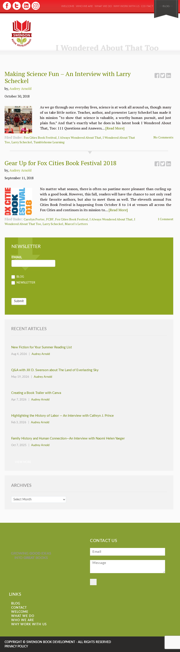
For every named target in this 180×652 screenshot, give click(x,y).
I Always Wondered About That (79, 137)
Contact (147, 6)
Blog (166, 6)
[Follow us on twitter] (16, 9)
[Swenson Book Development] (21, 33)
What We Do (103, 6)
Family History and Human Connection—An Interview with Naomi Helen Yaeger (68, 438)
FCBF (50, 219)
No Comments (163, 137)
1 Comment (165, 219)
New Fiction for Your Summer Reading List (41, 347)
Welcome (67, 6)
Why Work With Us (126, 6)
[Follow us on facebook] (7, 9)
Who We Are (84, 6)
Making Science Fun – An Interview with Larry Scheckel (68, 77)
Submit (19, 301)
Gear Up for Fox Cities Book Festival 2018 (61, 163)
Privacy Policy (16, 646)
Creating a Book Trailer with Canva (36, 393)
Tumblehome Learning (49, 142)
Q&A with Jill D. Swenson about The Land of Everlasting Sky (55, 370)
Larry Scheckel (21, 142)
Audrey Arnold (20, 88)
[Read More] (114, 128)
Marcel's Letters (76, 224)
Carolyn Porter (34, 219)
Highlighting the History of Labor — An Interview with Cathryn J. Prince (62, 415)
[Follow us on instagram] (35, 9)
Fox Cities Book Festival (40, 137)
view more (23, 462)
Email (16, 257)
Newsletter (25, 282)
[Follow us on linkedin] (26, 9)
